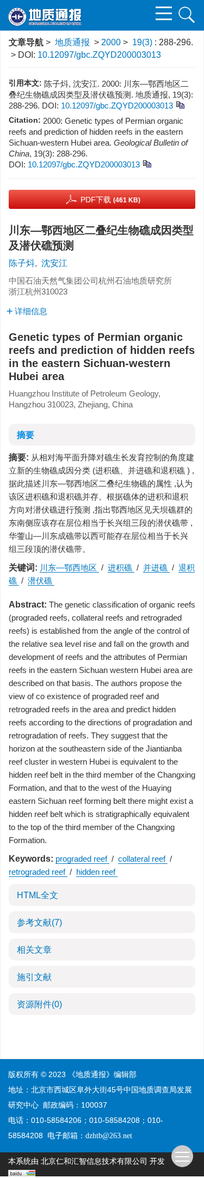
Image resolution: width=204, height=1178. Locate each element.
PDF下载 (110, 199)
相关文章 (34, 949)
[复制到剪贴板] (180, 104)
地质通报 (72, 42)
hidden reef (97, 871)
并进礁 (156, 567)
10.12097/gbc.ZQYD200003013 (99, 54)
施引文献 (34, 977)
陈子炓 (22, 263)
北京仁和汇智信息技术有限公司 (94, 1161)
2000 (111, 42)
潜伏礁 (41, 580)
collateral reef (143, 858)
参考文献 (39, 922)
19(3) (143, 42)
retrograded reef (38, 871)
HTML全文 (37, 895)
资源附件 (39, 1004)
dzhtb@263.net (108, 1136)
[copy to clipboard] (146, 163)
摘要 (25, 435)
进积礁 (121, 567)
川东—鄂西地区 (69, 567)
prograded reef (82, 858)
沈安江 (54, 263)
